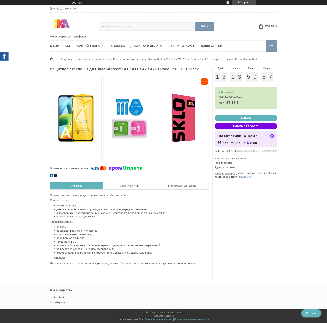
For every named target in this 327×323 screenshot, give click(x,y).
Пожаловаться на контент (159, 319)
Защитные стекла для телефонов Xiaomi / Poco (89, 59)
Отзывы (118, 45)
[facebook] (51, 176)
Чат (314, 313)
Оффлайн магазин (91, 45)
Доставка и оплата (146, 45)
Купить (246, 118)
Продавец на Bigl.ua (163, 316)
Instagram (59, 302)
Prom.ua (180, 312)
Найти (204, 26)
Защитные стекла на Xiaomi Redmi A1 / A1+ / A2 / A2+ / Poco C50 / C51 (165, 59)
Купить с (239, 126)
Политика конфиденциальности (191, 319)
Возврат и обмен (181, 45)
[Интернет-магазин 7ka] (74, 23)
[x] (55, 176)
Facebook (59, 297)
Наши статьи (211, 45)
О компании (60, 45)
